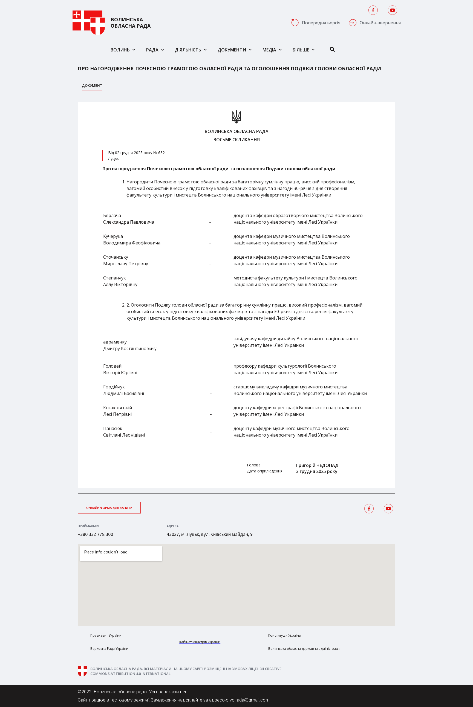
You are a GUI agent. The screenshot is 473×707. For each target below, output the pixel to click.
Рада (152, 50)
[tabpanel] (236, 294)
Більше (301, 50)
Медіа (269, 50)
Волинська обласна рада (131, 22)
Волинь (120, 50)
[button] (109, 507)
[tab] (92, 86)
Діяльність (188, 50)
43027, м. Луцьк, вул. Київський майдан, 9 (210, 534)
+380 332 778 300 (95, 534)
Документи (232, 50)
